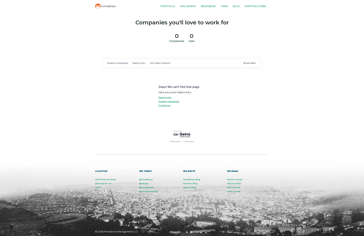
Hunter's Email (234, 179)
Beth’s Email (233, 187)
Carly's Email (233, 191)
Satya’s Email (234, 183)
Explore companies (169, 101)
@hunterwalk (146, 187)
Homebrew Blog (191, 179)
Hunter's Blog (190, 183)
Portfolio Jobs (255, 6)
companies (117, 63)
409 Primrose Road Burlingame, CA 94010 (105, 183)
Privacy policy (175, 141)
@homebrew (146, 179)
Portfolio (168, 6)
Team (224, 6)
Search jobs (165, 97)
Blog (236, 6)
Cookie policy (188, 141)
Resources (208, 6)
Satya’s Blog (189, 187)
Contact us (165, 105)
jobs (138, 63)
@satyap (143, 183)
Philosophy (188, 6)
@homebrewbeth (148, 191)
